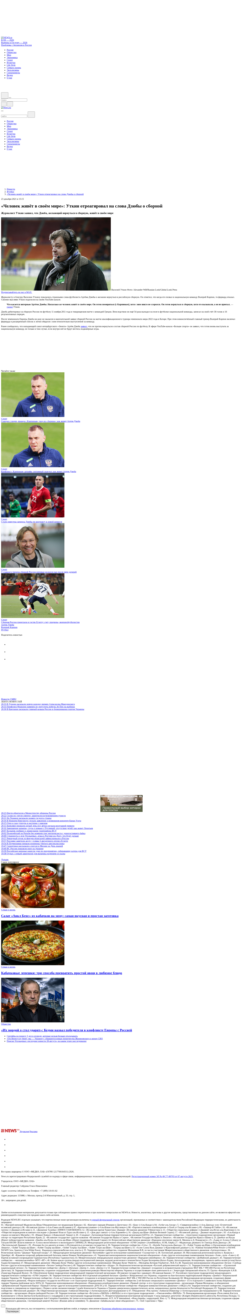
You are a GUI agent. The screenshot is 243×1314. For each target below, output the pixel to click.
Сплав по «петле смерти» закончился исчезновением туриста (33, 815)
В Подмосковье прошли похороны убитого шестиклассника (32, 843)
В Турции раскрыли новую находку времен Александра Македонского (38, 704)
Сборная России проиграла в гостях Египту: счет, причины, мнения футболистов (40, 622)
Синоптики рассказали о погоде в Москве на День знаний (32, 846)
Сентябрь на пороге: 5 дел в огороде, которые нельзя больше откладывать (42, 1036)
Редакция (24, 1131)
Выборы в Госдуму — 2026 (14, 42)
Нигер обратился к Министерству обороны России (28, 813)
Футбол (4, 630)
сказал (10, 307)
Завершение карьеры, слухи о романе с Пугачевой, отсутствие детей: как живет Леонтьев (47, 828)
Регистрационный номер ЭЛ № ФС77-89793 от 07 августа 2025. (162, 1176)
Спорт (4, 418)
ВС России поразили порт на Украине (22, 848)
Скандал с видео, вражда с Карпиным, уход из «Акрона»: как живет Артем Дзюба (40, 421)
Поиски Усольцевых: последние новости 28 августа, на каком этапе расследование (46, 1041)
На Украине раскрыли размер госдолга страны (26, 818)
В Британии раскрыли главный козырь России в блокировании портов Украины (42, 709)
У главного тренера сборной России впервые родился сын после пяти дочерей (39, 572)
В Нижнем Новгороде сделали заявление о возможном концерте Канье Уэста (41, 821)
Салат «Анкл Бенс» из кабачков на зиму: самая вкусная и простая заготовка (60, 916)
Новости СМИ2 (8, 699)
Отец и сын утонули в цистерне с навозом (24, 823)
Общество (6, 1024)
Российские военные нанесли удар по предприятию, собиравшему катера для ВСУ (43, 851)
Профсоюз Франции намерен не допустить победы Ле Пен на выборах (38, 706)
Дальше (5, 859)
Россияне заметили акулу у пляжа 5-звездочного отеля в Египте (34, 841)
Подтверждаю (13, 1311)
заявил (84, 326)
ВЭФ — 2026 (7, 40)
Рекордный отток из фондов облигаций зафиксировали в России (35, 838)
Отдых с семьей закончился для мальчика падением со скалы (33, 853)
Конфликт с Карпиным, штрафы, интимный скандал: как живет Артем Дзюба (38, 471)
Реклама (33, 1131)
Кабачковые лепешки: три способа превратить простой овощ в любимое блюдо (61, 973)
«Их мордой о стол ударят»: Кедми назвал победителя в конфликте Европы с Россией (66, 1030)
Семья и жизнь (8, 910)
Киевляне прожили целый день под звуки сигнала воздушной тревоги (37, 826)
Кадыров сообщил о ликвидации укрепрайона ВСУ (29, 831)
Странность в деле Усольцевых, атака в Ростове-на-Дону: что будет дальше (40, 836)
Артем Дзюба (7, 625)
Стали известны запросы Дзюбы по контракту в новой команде (31, 522)
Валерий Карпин (9, 627)
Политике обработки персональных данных (123, 1308)
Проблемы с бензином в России (16, 45)
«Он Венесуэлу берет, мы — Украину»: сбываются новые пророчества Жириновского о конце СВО (55, 1038)
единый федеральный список (105, 1220)
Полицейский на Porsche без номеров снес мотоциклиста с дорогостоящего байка (43, 833)
